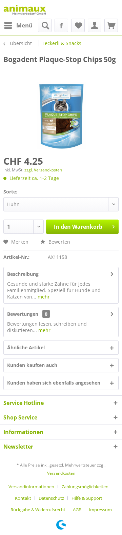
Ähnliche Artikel (26, 347)
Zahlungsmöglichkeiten (85, 486)
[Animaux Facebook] (61, 25)
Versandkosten (61, 473)
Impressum (100, 510)
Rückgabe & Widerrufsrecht (38, 510)
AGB (77, 510)
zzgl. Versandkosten (43, 170)
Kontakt (23, 498)
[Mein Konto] (94, 25)
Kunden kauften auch (32, 365)
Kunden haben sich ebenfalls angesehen (53, 382)
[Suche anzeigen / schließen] (45, 25)
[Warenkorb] (111, 25)
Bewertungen (22, 314)
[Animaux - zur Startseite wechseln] (24, 9)
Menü (24, 25)
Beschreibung (23, 274)
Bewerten (58, 242)
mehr (43, 296)
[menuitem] (18, 25)
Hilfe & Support (87, 498)
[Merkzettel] (78, 25)
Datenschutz (51, 498)
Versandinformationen (31, 486)
